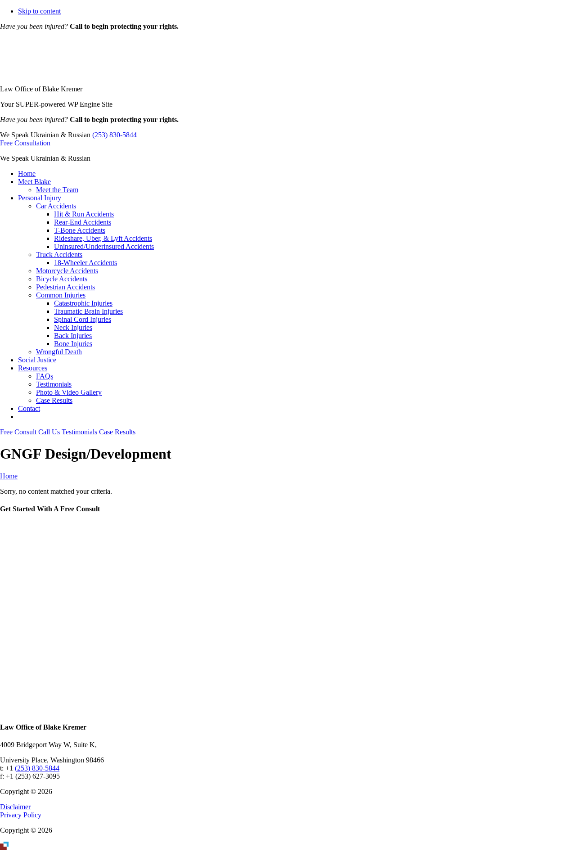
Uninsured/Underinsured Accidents (104, 246)
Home (27, 173)
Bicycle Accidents (61, 279)
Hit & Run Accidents (84, 214)
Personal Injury (39, 198)
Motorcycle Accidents (67, 271)
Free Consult (18, 432)
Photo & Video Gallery (69, 392)
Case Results (54, 400)
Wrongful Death (59, 352)
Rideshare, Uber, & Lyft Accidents (103, 238)
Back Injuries (73, 335)
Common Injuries (61, 295)
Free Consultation (25, 143)
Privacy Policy (20, 815)
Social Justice (37, 360)
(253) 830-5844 (114, 135)
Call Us (49, 432)
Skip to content (39, 11)
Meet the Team (57, 190)
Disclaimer (15, 807)
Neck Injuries (73, 327)
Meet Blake (34, 181)
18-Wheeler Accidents (85, 262)
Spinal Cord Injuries (82, 319)
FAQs (44, 376)
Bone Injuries (73, 343)
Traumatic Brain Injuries (88, 311)
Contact (29, 408)
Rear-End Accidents (82, 222)
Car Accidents (56, 206)
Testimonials (54, 384)
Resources (32, 368)
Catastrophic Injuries (83, 303)
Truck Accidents (59, 254)
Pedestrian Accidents (65, 287)
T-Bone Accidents (79, 230)
